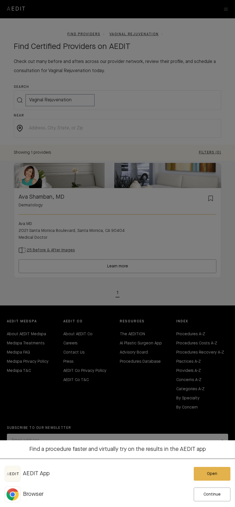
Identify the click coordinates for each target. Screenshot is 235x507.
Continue (212, 494)
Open (212, 474)
